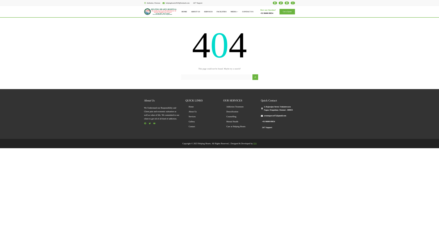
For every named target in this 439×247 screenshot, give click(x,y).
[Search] (255, 77)
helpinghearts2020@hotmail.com (178, 3)
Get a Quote (287, 12)
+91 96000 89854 (266, 13)
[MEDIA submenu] (237, 11)
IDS (255, 143)
